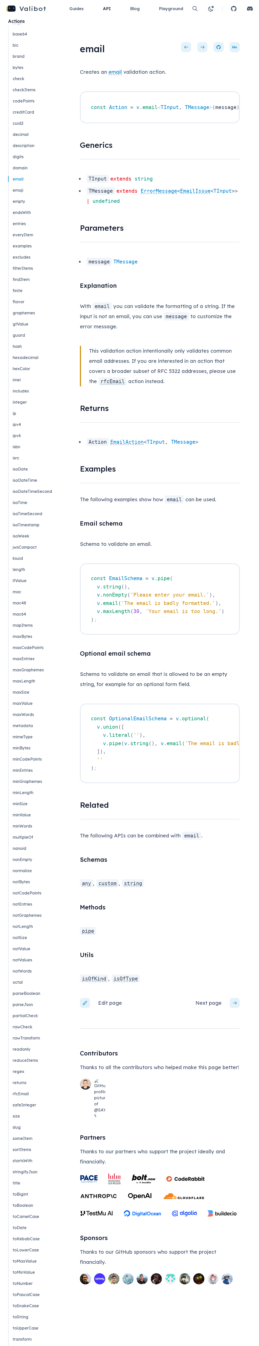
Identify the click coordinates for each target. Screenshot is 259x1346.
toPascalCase (26, 1294)
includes (21, 390)
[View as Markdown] (235, 47)
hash (17, 346)
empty (19, 201)
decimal (21, 134)
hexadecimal (25, 357)
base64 (20, 34)
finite (18, 290)
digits (18, 156)
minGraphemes (27, 781)
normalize (22, 870)
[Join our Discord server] (250, 9)
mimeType (23, 736)
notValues (22, 959)
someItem (22, 1138)
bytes (18, 67)
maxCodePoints (28, 647)
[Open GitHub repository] (234, 9)
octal (18, 982)
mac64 (19, 614)
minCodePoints (27, 759)
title (16, 1183)
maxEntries (23, 658)
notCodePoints (27, 892)
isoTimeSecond (27, 513)
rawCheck (22, 1026)
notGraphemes (27, 915)
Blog (135, 8)
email (115, 72)
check (18, 78)
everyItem (23, 234)
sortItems (22, 1149)
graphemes (24, 312)
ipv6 (17, 435)
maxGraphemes (28, 669)
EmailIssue (195, 191)
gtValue (20, 324)
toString (20, 1316)
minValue (22, 814)
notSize (20, 937)
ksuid (18, 558)
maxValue (23, 703)
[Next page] (202, 47)
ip (14, 413)
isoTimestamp (26, 524)
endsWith (22, 212)
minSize (20, 803)
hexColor (21, 368)
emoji (18, 190)
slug (17, 1127)
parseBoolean (26, 993)
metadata (23, 725)
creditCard (23, 112)
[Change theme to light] (211, 9)
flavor (18, 301)
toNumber (23, 1283)
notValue (21, 948)
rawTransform (26, 1037)
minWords (22, 826)
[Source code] (218, 47)
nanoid (19, 848)
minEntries (23, 770)
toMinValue (24, 1272)
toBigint (20, 1194)
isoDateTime (25, 480)
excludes (21, 257)
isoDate (20, 469)
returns (19, 1082)
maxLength (24, 681)
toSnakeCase (26, 1305)
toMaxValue (25, 1261)
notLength (23, 926)
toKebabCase (26, 1238)
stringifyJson (25, 1171)
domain (20, 167)
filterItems (23, 268)
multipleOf (23, 837)
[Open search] (195, 9)
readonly (21, 1049)
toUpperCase (25, 1328)
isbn (16, 446)
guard (19, 335)
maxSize (21, 692)
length (19, 569)
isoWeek (21, 536)
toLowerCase (26, 1249)
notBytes (21, 881)
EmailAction (127, 442)
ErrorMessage (159, 191)
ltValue (20, 580)
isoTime (20, 502)
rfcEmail (21, 1093)
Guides (76, 8)
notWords (22, 971)
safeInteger (24, 1104)
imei (17, 379)
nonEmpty (22, 859)
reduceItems (25, 1060)
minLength (23, 792)
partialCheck (25, 1015)
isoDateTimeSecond (32, 491)
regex (18, 1071)
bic (15, 45)
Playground (171, 8)
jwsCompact (25, 547)
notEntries (22, 904)
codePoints (23, 100)
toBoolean (23, 1205)
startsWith (22, 1160)
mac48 (19, 602)
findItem (21, 279)
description (23, 145)
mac (17, 591)
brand (19, 56)
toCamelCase (26, 1216)
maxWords (23, 714)
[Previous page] (186, 47)
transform (22, 1339)
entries (19, 223)
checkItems (24, 89)
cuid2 (18, 123)
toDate (20, 1227)
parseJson (23, 1004)
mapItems (23, 625)
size (16, 1116)
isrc (16, 457)
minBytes (21, 747)
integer (20, 402)
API (107, 8)
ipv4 (17, 424)
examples (22, 245)
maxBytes (22, 636)
